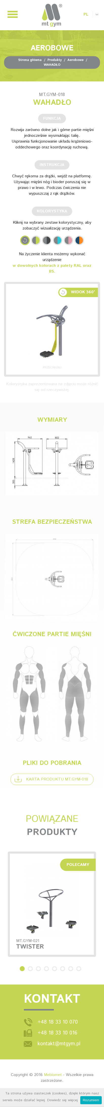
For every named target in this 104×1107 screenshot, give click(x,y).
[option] (52, 904)
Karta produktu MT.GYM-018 (57, 779)
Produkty (54, 60)
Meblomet (53, 1075)
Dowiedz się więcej (62, 1100)
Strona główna (30, 60)
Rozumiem (91, 1100)
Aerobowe (75, 60)
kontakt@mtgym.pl (59, 1044)
